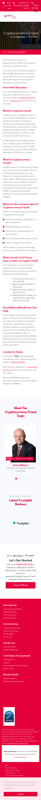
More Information (20, 757)
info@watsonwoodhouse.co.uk (18, 743)
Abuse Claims (8, 668)
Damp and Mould (10, 612)
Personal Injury (8, 660)
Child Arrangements (10, 650)
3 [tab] (22, 479)
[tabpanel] (18, 450)
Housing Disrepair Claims (12, 609)
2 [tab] (19, 479)
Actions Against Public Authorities (15, 666)
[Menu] (36, 11)
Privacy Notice (10, 773)
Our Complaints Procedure (14, 775)
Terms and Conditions (12, 770)
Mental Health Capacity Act (13, 681)
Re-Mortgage (8, 634)
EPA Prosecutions (9, 615)
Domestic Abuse (9, 647)
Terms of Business (11, 768)
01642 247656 (26, 98)
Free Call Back (20, 585)
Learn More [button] (8, 788)
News (7, 765)
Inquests (6, 663)
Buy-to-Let (7, 637)
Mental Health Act (10, 678)
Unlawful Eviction (9, 618)
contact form (15, 101)
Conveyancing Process (11, 628)
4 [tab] (24, 479)
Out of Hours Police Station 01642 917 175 (21, 5)
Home (5, 52)
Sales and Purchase (10, 631)
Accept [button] (20, 794)
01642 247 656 (24, 565)
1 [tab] (16, 479)
